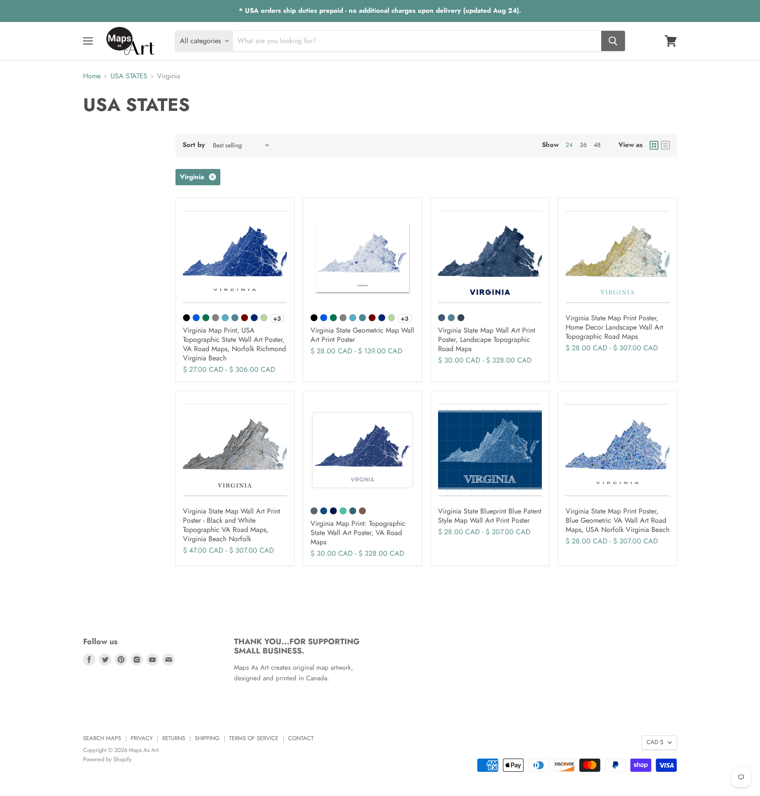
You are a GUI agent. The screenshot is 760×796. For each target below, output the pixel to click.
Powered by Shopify (107, 759)
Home (92, 76)
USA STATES (128, 76)
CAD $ (655, 742)
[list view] (665, 145)
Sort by (194, 145)
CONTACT (301, 738)
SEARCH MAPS (102, 738)
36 (583, 144)
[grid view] (654, 145)
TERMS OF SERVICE (253, 738)
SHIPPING (207, 738)
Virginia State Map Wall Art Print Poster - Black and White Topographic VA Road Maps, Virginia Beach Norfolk (231, 525)
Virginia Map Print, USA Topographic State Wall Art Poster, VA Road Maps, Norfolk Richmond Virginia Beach (234, 344)
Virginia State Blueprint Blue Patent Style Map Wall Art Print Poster (489, 515)
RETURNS (173, 738)
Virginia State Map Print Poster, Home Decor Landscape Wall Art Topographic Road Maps (614, 327)
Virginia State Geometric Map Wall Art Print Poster (362, 335)
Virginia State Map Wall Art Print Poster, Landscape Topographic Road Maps (486, 339)
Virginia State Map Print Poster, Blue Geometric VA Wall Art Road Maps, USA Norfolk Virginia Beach (617, 520)
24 (569, 144)
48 (597, 144)
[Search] (613, 41)
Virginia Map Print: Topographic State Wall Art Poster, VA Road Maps (358, 532)
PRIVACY (142, 738)
